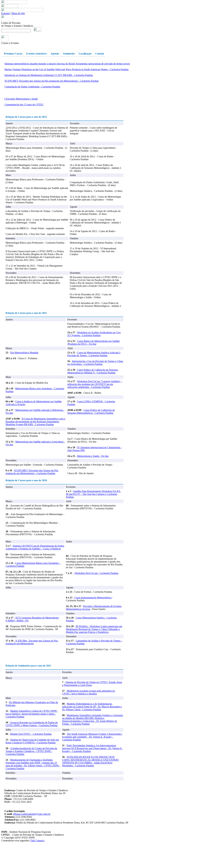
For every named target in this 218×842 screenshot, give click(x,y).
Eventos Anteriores (36, 53)
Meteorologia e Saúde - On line (93, 456)
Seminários (69, 53)
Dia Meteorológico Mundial (24, 352)
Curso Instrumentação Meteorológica (93, 597)
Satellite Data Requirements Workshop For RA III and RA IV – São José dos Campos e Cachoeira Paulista (93, 494)
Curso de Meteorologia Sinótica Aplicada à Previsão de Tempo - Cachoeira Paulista (93, 354)
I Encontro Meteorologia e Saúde (21, 98)
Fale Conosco (37, 840)
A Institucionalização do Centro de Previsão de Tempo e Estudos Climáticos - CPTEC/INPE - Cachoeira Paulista (31, 751)
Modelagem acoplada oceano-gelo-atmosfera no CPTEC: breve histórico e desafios (88, 692)
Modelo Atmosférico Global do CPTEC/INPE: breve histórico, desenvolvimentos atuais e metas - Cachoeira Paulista (31, 714)
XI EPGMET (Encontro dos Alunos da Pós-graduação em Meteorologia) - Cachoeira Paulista (51, 81)
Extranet (5, 13)
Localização (85, 53)
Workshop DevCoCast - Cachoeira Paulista (96, 573)
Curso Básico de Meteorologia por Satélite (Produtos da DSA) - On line (93, 342)
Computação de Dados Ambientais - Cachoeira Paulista (32, 86)
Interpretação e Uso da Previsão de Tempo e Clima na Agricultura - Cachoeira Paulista (95, 362)
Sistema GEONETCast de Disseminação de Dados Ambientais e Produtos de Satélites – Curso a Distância (35, 547)
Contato (99, 53)
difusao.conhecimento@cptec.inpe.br (31, 814)
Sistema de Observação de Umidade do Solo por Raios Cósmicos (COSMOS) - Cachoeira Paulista (32, 741)
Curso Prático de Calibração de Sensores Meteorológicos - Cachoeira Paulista (91, 411)
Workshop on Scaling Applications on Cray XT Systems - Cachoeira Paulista (94, 334)
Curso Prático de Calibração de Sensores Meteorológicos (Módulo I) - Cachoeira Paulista (92, 371)
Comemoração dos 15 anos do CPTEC (24, 104)
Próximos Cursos (13, 53)
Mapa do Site (18, 13)
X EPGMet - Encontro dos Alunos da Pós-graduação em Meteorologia (32, 642)
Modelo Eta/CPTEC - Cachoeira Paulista (31, 734)
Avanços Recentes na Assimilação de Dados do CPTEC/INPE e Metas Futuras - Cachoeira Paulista (32, 724)
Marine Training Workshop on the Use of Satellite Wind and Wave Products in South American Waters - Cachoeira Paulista (66, 69)
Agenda (55, 53)
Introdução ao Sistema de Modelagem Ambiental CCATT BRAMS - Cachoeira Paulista (48, 75)
